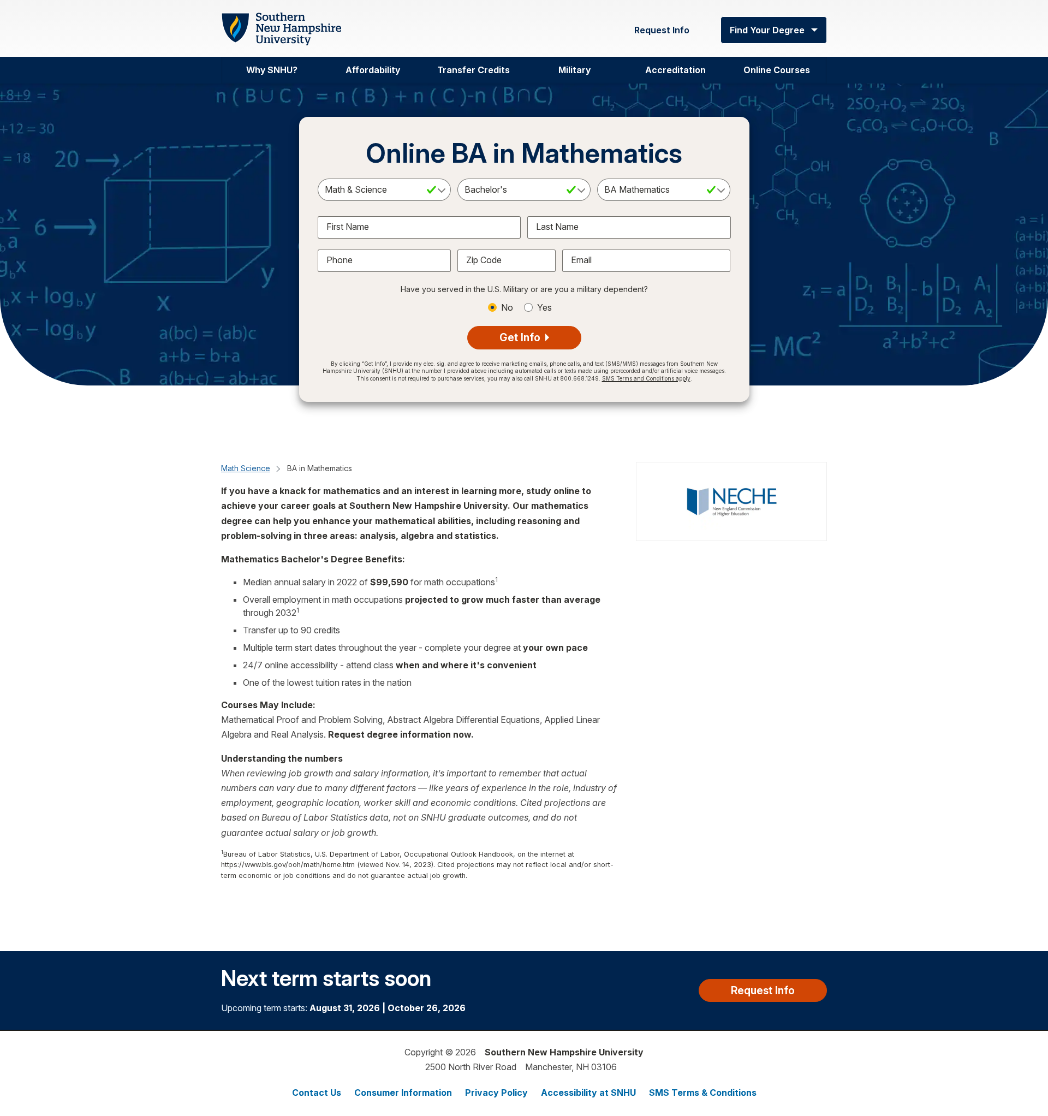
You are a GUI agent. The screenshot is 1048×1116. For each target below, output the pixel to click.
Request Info (661, 30)
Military (574, 69)
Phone (339, 259)
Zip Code (484, 259)
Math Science (245, 468)
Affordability (373, 69)
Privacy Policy (496, 1092)
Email (581, 259)
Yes (544, 307)
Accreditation (675, 69)
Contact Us (316, 1092)
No (507, 307)
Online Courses (776, 69)
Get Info (521, 337)
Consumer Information (403, 1092)
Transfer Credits (473, 69)
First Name (347, 226)
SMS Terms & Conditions (703, 1092)
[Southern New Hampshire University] (281, 29)
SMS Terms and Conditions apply (646, 378)
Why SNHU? (271, 69)
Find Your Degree (767, 30)
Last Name (557, 226)
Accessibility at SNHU (588, 1092)
